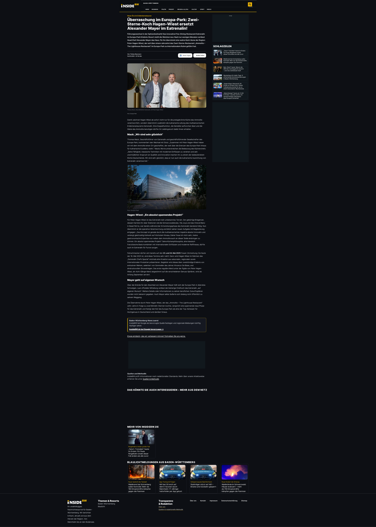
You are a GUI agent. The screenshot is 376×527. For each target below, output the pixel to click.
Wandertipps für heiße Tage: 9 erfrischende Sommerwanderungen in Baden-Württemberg (234, 77)
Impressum (213, 501)
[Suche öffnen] (250, 4)
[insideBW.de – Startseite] (130, 6)
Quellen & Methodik (151, 379)
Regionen (155, 9)
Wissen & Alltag (182, 9)
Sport (202, 9)
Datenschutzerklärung (229, 501)
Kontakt (203, 501)
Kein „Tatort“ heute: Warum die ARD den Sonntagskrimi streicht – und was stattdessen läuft (233, 68)
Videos (209, 9)
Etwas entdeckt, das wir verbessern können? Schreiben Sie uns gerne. (156, 336)
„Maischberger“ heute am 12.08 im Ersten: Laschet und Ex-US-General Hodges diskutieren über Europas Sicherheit (233, 95)
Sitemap (244, 501)
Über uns (193, 501)
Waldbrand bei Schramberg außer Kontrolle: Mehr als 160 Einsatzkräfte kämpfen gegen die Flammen (235, 60)
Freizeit (171, 9)
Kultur (194, 9)
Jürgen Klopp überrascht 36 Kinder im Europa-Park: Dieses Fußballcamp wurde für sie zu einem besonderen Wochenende (233, 86)
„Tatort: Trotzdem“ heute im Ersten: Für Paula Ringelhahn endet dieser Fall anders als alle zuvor (234, 52)
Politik (164, 9)
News (147, 9)
